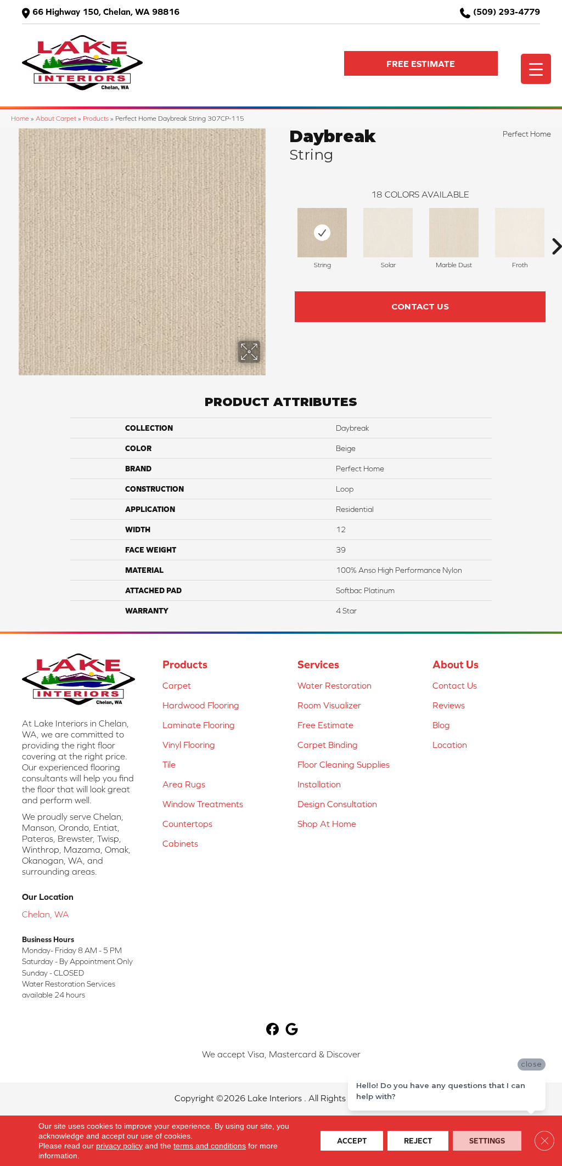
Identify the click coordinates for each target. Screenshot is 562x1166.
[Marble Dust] (453, 232)
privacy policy (119, 1145)
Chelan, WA (45, 914)
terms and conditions (209, 1145)
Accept (352, 1140)
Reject (418, 1140)
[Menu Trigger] (536, 69)
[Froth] (519, 232)
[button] (421, 63)
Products (96, 118)
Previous (284, 229)
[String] (322, 232)
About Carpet (56, 118)
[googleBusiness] (292, 1030)
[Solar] (388, 232)
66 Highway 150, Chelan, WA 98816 (105, 11)
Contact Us (420, 306)
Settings (487, 1140)
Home (20, 118)
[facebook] (272, 1030)
